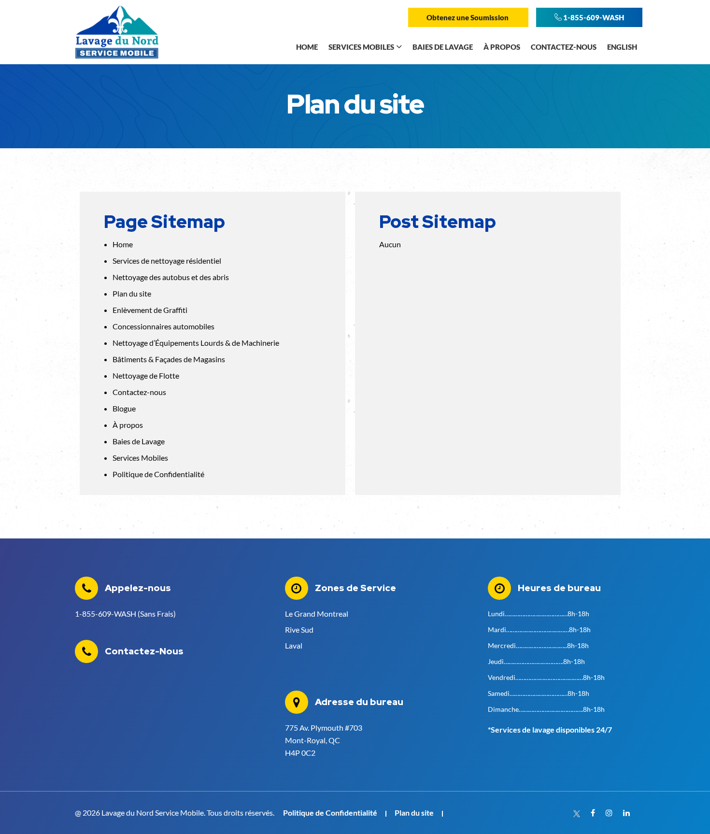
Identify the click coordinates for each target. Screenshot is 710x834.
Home (123, 244)
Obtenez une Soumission (468, 17)
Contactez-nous (139, 391)
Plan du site (132, 293)
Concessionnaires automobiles (163, 326)
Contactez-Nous (144, 651)
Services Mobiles (140, 457)
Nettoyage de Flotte (146, 375)
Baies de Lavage (139, 441)
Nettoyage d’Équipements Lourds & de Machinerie (196, 342)
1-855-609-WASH (593, 17)
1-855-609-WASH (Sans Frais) (125, 613)
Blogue (124, 408)
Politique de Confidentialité (158, 474)
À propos (128, 424)
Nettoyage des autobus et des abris (171, 277)
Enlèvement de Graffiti (150, 309)
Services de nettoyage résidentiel (167, 260)
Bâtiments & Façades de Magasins (169, 359)
